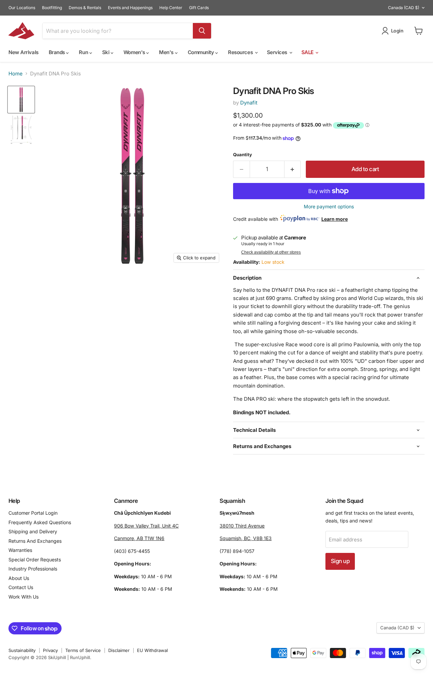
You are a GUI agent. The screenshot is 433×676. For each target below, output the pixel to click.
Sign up (340, 561)
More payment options (329, 206)
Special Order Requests (34, 559)
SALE (308, 52)
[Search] (202, 31)
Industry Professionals (32, 569)
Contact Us (20, 587)
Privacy (50, 650)
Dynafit (248, 102)
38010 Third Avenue (242, 526)
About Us (18, 578)
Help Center (170, 7)
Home (15, 73)
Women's (134, 52)
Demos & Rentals (85, 7)
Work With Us (23, 597)
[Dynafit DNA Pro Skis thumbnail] (21, 99)
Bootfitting (52, 7)
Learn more (334, 219)
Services (278, 52)
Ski (106, 52)
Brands (57, 52)
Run (84, 52)
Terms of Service (83, 650)
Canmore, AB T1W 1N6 (139, 538)
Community (201, 52)
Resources (241, 52)
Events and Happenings (130, 7)
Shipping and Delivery (32, 531)
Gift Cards (199, 7)
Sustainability (22, 650)
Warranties (20, 550)
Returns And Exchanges (35, 541)
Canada (403, 7)
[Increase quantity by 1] (292, 169)
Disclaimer (119, 650)
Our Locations (21, 7)
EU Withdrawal (152, 650)
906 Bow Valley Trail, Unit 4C (146, 526)
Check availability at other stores (271, 252)
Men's (167, 52)
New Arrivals (23, 52)
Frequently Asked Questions (39, 522)
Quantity (242, 154)
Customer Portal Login (33, 513)
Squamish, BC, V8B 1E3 (246, 538)
